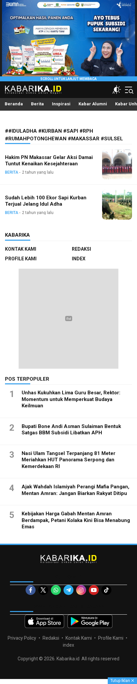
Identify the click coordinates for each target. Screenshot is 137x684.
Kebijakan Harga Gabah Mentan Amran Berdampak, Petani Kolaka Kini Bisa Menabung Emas (76, 520)
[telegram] (68, 590)
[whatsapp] (56, 590)
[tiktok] (106, 590)
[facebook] (31, 590)
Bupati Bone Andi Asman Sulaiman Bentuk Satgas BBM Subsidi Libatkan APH (71, 429)
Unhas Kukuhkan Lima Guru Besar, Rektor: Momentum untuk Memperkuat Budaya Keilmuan (71, 399)
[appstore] (44, 621)
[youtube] (94, 590)
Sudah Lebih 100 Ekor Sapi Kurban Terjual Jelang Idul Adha (45, 201)
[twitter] (43, 590)
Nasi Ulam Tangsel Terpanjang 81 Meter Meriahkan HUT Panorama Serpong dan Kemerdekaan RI (68, 459)
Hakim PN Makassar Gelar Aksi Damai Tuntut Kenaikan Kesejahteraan (49, 160)
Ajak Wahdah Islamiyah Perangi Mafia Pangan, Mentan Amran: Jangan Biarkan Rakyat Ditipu (75, 490)
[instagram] (81, 590)
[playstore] (90, 621)
